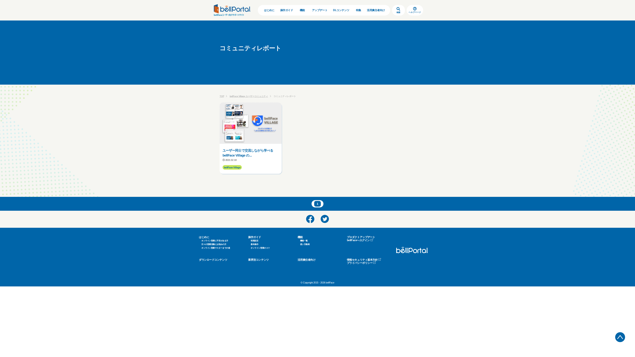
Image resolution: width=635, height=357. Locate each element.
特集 (358, 10)
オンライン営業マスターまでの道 (215, 248)
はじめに (269, 10)
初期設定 (254, 240)
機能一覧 (304, 240)
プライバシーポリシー (360, 262)
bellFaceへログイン (358, 240)
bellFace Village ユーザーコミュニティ (249, 96)
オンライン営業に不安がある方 (214, 240)
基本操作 (254, 244)
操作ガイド (286, 10)
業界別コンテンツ (258, 259)
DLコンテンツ (341, 10)
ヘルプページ (415, 12)
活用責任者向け (376, 10)
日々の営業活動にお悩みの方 (213, 244)
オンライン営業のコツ (260, 248)
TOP (222, 96)
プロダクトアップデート (361, 237)
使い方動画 (305, 244)
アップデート (319, 10)
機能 (302, 10)
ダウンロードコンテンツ (213, 259)
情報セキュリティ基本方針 (362, 259)
